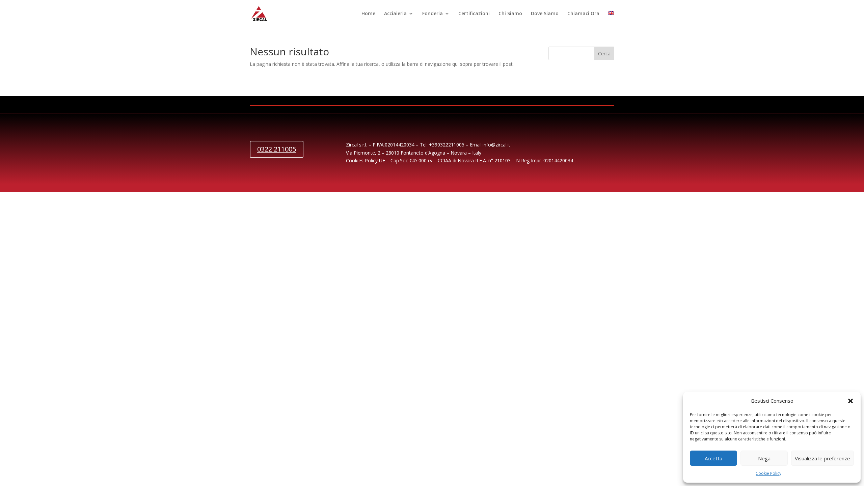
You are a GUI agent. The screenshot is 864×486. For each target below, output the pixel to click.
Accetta (713, 458)
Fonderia (432, 14)
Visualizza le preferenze (822, 458)
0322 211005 (276, 149)
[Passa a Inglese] (611, 19)
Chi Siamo (510, 14)
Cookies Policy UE (365, 160)
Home (368, 14)
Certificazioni (474, 14)
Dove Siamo (545, 14)
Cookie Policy (768, 473)
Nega (764, 458)
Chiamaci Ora (583, 14)
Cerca (604, 53)
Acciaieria (395, 14)
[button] (850, 401)
